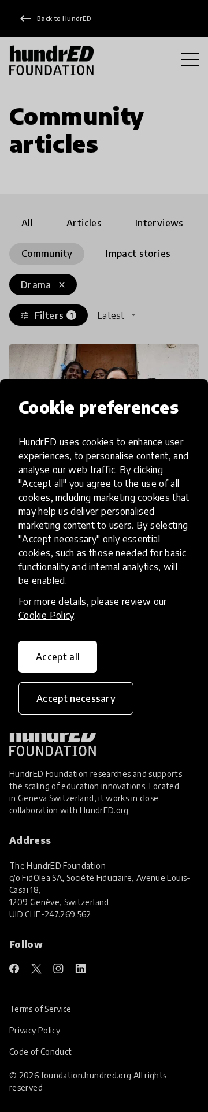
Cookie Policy (46, 615)
